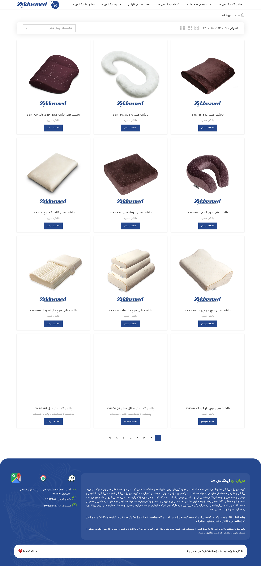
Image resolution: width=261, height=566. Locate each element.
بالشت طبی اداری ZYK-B (208, 115)
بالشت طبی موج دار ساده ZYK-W (130, 310)
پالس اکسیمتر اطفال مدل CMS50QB (130, 408)
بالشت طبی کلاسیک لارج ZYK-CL (53, 212)
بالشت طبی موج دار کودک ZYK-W (208, 408)
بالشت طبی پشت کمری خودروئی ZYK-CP (53, 115)
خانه (237, 16)
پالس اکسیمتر (118, 414)
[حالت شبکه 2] (197, 28)
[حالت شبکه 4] (182, 28)
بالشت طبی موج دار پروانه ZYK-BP (208, 310)
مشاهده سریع (177, 58)
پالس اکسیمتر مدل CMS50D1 (53, 408)
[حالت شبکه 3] (190, 28)
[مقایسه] (177, 49)
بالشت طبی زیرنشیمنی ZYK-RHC (130, 212)
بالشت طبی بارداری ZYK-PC (130, 115)
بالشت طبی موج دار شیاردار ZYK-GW (53, 310)
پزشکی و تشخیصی (139, 414)
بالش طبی (207, 120)
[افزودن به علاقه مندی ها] (177, 66)
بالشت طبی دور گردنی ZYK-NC (208, 212)
